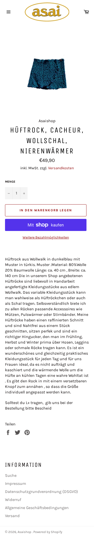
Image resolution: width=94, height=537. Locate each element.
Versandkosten (61, 168)
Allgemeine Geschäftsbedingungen (37, 507)
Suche (11, 475)
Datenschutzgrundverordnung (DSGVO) (41, 491)
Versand (12, 515)
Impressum (15, 483)
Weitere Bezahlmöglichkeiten (46, 237)
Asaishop (25, 532)
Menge (10, 181)
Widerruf (13, 499)
